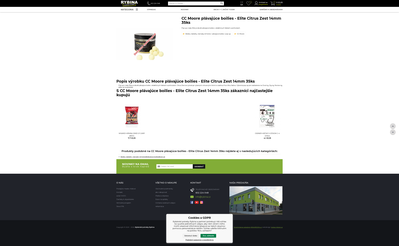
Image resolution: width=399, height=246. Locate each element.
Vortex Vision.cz (277, 227)
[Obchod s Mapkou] (255, 200)
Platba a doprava (161, 196)
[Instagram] (201, 202)
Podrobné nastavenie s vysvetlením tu (200, 240)
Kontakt (119, 192)
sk (241, 4)
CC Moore (240, 34)
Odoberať (199, 166)
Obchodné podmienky (164, 189)
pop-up (228, 34)
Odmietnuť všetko (190, 236)
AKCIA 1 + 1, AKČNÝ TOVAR (224, 9)
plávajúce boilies (218, 34)
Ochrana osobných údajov (165, 203)
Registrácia (263, 4)
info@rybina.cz (203, 197)
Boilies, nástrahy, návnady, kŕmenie (198, 34)
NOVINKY (184, 9)
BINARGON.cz (256, 227)
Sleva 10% (120, 206)
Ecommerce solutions (242, 227)
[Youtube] (197, 202)
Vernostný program (123, 203)
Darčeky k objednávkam (271, 9)
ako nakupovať (161, 192)
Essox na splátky (161, 199)
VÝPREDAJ (151, 9)
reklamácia (159, 206)
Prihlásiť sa (263, 2)
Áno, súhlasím (208, 236)
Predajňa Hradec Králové (126, 189)
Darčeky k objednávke (125, 199)
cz (241, 2)
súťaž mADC (121, 196)
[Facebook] (191, 202)
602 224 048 (155, 3)
